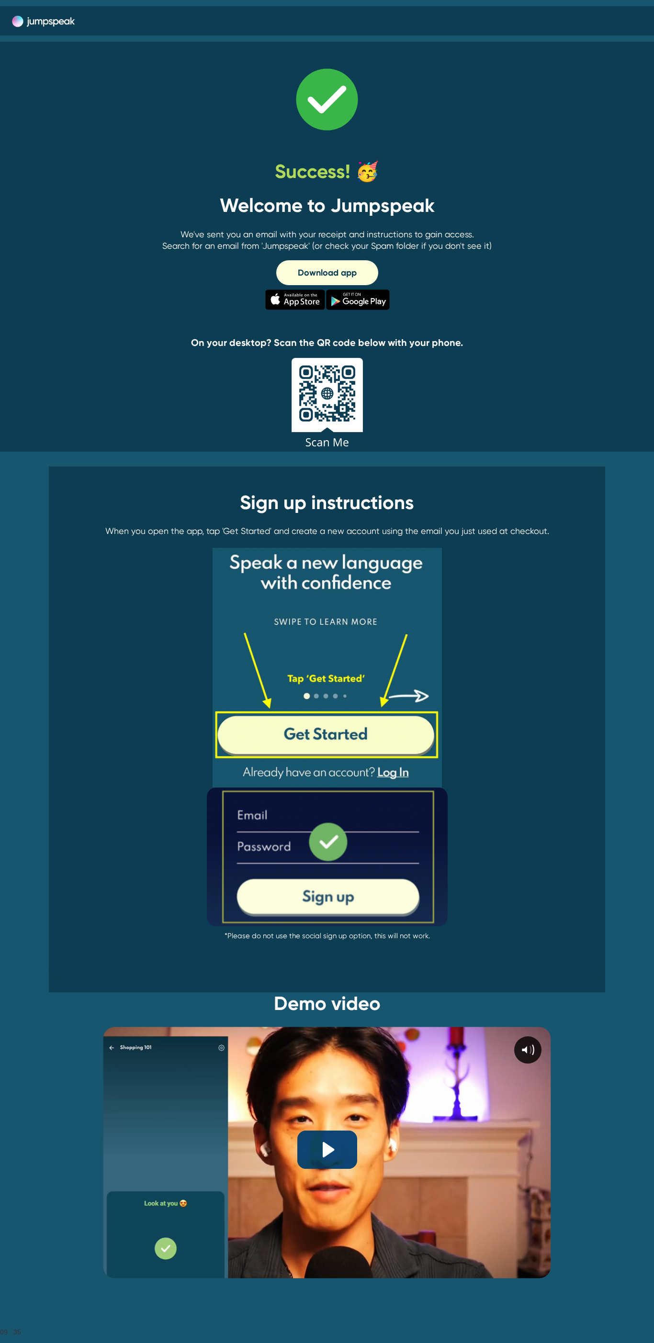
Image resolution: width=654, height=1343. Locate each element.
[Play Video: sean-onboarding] (327, 1150)
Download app (327, 272)
